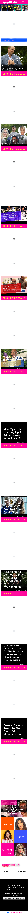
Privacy (9, 888)
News (6, 871)
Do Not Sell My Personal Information (14, 898)
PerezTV (13, 871)
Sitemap (21, 888)
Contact (9, 890)
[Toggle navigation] (23, 2)
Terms (15, 888)
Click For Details (14, 74)
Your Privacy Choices (15, 912)
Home (4, 40)
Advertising (16, 885)
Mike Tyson (11, 40)
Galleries (23, 871)
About (9, 885)
